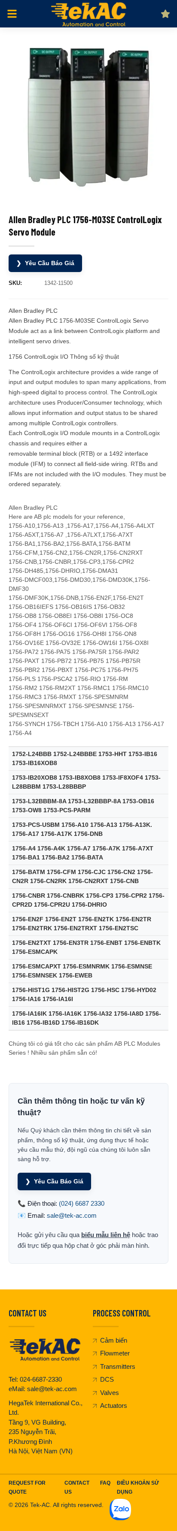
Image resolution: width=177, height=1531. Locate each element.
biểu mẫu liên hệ (105, 1234)
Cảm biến (113, 1340)
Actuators (113, 1405)
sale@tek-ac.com (72, 1215)
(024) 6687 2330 (81, 1203)
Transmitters (117, 1366)
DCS (107, 1379)
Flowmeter (115, 1353)
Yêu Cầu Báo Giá (45, 263)
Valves (109, 1392)
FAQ (105, 1483)
